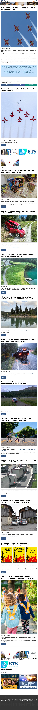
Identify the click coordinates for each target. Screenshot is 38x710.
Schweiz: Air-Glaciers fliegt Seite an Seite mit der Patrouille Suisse (19, 90)
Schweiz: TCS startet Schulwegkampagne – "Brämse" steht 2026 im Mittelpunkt (16, 419)
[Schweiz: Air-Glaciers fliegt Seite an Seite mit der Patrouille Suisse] (19, 115)
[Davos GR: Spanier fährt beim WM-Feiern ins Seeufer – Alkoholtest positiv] (19, 271)
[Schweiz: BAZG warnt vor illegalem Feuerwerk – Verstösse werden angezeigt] (19, 186)
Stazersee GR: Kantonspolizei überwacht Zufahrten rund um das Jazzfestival (16, 383)
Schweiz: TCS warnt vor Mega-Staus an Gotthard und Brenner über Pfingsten (18, 461)
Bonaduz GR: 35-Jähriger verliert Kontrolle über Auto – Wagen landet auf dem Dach (18, 340)
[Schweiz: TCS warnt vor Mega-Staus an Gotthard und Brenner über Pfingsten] (19, 476)
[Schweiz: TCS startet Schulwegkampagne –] (19, 434)
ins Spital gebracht (15, 247)
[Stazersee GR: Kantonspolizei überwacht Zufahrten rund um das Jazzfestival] (19, 395)
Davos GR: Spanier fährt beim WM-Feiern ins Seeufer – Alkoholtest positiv (17, 255)
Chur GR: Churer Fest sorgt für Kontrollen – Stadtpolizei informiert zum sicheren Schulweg (18, 577)
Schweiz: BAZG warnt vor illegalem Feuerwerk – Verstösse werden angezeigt (18, 171)
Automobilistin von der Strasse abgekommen (20, 244)
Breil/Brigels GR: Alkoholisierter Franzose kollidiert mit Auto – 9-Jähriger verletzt (16, 501)
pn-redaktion (8, 48)
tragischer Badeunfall (23, 330)
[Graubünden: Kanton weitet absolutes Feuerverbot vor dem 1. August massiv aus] (19, 555)
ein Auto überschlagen (30, 373)
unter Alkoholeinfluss (13, 536)
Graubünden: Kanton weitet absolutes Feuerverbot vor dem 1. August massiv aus (16, 544)
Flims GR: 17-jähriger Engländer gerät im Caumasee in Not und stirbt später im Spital (17, 298)
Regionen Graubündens (32, 565)
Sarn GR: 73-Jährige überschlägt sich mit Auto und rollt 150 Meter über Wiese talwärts (18, 212)
